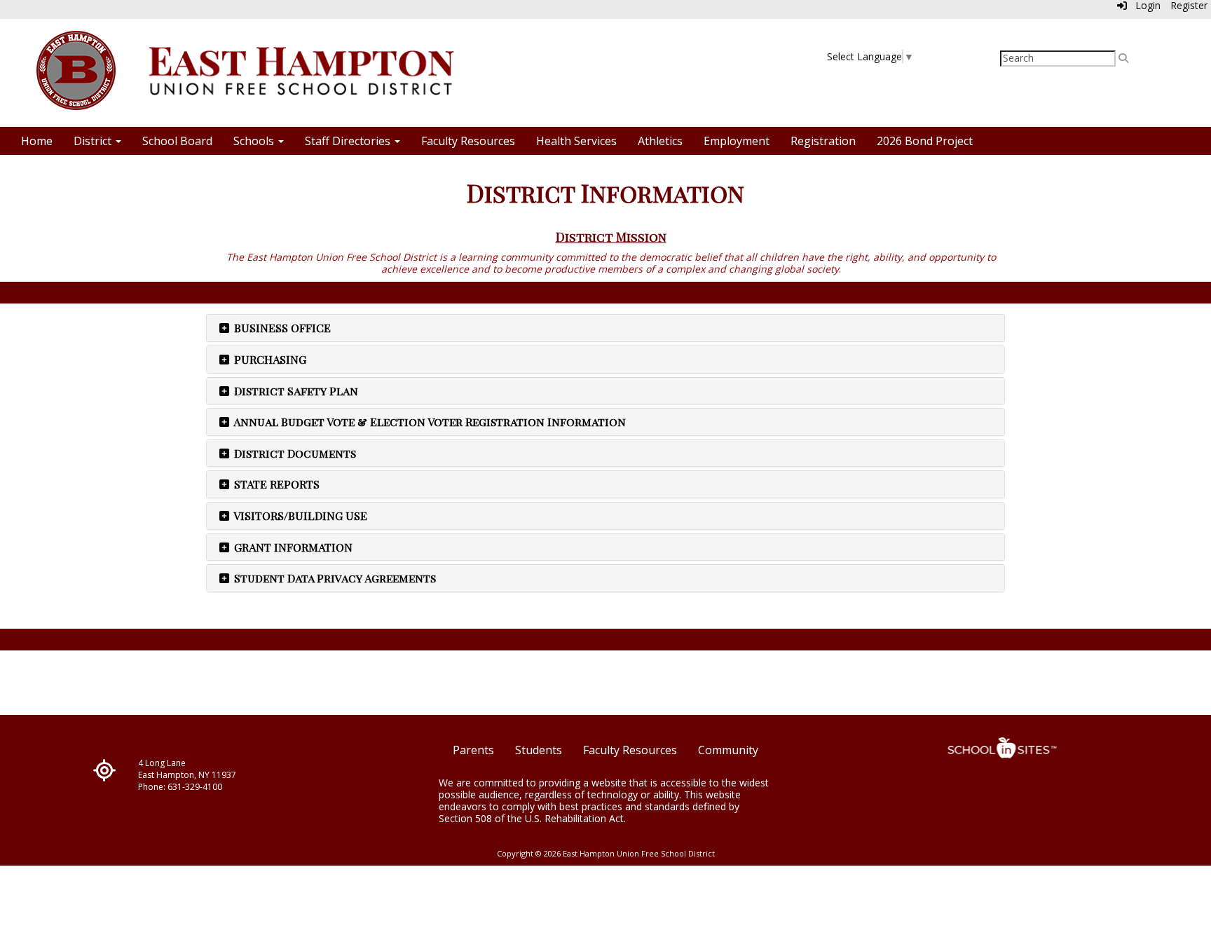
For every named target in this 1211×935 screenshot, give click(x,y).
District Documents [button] (293, 453)
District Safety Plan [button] (294, 390)
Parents (473, 750)
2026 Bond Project (925, 141)
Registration (823, 141)
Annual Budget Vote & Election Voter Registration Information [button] (428, 421)
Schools (255, 141)
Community (728, 750)
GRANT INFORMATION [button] (292, 547)
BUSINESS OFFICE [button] (281, 327)
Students (538, 750)
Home (37, 141)
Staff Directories (349, 141)
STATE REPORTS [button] (275, 484)
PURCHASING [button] (268, 359)
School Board (177, 141)
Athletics (660, 141)
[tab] (605, 328)
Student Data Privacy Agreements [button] (333, 578)
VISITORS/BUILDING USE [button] (299, 515)
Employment (736, 141)
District (94, 141)
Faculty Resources (468, 141)
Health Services (576, 141)
